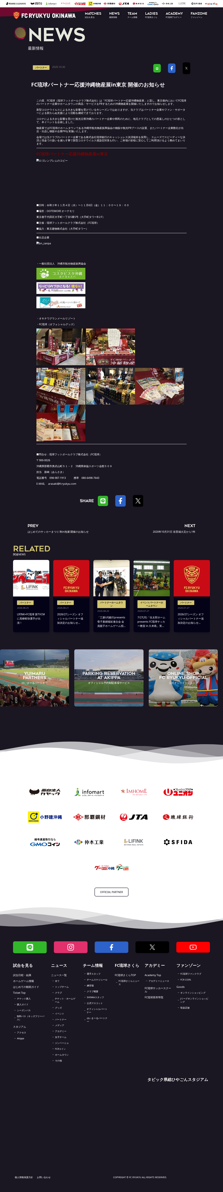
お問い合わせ (44, 1177)
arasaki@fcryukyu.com (62, 484)
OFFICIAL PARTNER (111, 892)
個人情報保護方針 (24, 1177)
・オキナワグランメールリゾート (56, 318)
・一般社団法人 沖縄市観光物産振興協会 (61, 263)
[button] (93, 15)
